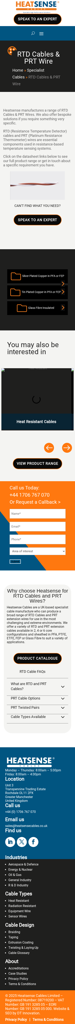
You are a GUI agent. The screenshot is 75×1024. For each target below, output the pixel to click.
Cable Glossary (19, 953)
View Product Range (37, 463)
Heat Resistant (18, 901)
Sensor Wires (17, 916)
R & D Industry (18, 885)
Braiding (14, 932)
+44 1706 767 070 (30, 495)
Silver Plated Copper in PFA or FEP (42, 276)
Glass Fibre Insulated (40, 307)
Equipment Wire (19, 911)
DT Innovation (28, 1013)
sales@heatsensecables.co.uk (26, 826)
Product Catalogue (37, 658)
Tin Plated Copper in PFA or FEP (40, 292)
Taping (13, 937)
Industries (16, 857)
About (11, 961)
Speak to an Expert (37, 19)
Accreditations (18, 968)
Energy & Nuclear (20, 869)
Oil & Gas (14, 875)
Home (17, 70)
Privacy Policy (18, 979)
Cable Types (18, 894)
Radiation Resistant (22, 906)
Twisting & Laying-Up (23, 948)
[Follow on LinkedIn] (10, 842)
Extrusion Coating (20, 942)
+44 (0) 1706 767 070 (20, 812)
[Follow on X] (22, 842)
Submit (15, 561)
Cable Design (19, 925)
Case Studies (17, 973)
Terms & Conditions (22, 984)
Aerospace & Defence (23, 864)
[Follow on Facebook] (33, 842)
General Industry (19, 880)
